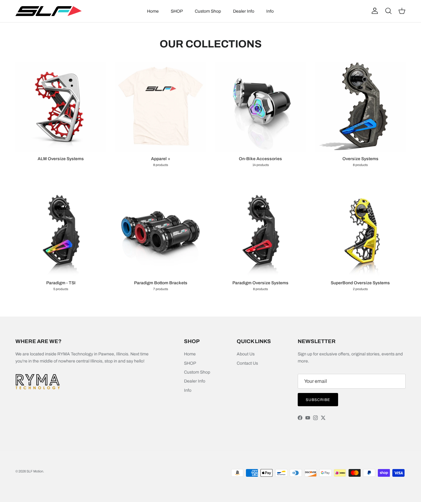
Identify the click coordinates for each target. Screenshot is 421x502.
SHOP (177, 11)
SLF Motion (35, 471)
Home (153, 11)
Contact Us (247, 363)
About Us (246, 354)
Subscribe (318, 400)
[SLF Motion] (48, 11)
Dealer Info (243, 11)
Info (270, 11)
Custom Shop (208, 11)
